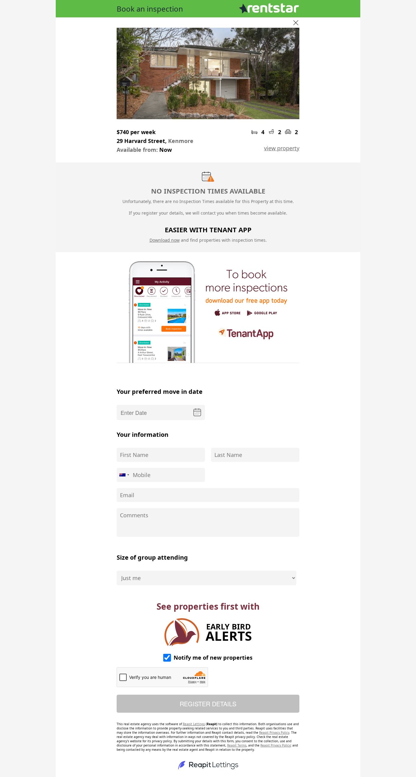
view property (281, 148)
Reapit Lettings (194, 724)
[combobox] (124, 475)
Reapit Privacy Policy (274, 732)
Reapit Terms (236, 745)
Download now (165, 240)
